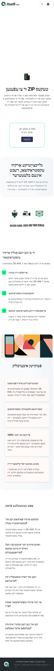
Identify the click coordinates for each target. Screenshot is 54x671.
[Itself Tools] (27, 220)
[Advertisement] (27, 36)
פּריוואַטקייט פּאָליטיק (23, 661)
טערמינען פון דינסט (38, 661)
